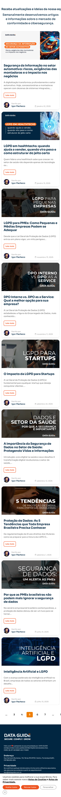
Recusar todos (30, 787)
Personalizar (48, 787)
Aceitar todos (11, 787)
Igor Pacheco (18, 106)
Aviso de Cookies (37, 779)
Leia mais (9, 95)
